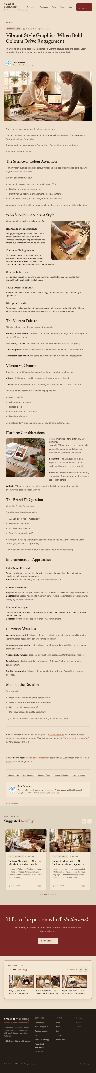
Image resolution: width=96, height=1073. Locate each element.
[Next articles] (89, 821)
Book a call (55, 793)
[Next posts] (86, 970)
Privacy (79, 1022)
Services (30, 7)
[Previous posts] (81, 970)
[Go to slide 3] (45, 894)
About (62, 7)
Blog (70, 7)
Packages (44, 7)
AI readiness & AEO (42, 1027)
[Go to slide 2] (42, 894)
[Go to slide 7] (53, 894)
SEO (36, 1035)
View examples (70, 738)
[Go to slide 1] (40, 894)
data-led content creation (36, 757)
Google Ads (39, 1022)
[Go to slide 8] (55, 894)
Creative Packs (56, 734)
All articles (13, 804)
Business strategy (42, 1040)
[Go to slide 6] (51, 894)
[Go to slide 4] (48, 894)
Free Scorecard (83, 7)
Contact (59, 1035)
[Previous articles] (84, 821)
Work (54, 7)
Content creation (41, 1031)
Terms (78, 1027)
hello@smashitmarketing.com (17, 1041)
